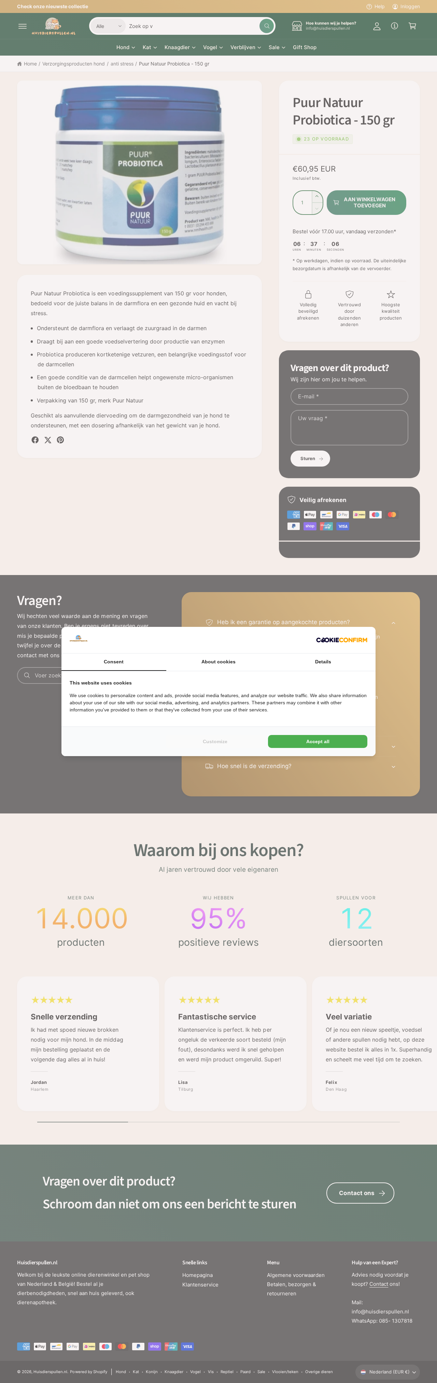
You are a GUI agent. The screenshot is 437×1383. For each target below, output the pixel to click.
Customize (215, 741)
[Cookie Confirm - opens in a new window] (341, 640)
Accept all (317, 741)
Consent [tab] (114, 661)
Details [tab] (323, 661)
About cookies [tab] (218, 661)
